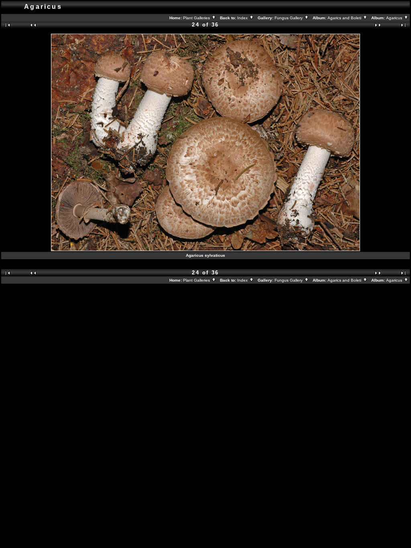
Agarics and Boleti (345, 18)
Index (243, 18)
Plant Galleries (197, 18)
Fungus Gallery (289, 18)
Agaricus (394, 18)
